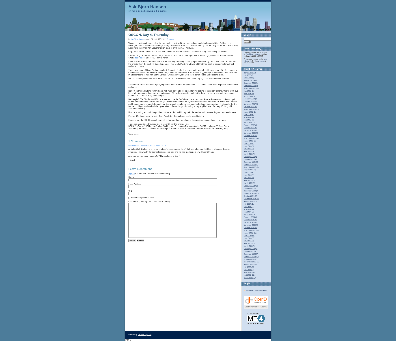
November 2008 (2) (251, 86)
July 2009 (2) (249, 75)
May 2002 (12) (249, 272)
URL (130, 191)
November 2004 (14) (251, 193)
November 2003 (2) (251, 225)
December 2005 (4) (251, 162)
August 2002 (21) (250, 264)
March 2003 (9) (249, 246)
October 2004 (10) (251, 196)
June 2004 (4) (249, 207)
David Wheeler (133, 145)
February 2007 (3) (250, 125)
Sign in (131, 173)
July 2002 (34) (249, 267)
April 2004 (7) (249, 212)
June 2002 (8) (249, 270)
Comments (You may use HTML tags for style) (149, 201)
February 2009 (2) (250, 80)
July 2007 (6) (249, 115)
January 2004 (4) (250, 220)
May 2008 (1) (249, 91)
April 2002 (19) (249, 275)
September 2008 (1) (251, 88)
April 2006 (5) (249, 151)
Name (131, 177)
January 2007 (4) (250, 128)
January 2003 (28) (251, 251)
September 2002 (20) (252, 262)
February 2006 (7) (250, 157)
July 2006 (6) (249, 143)
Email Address (134, 184)
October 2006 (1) (250, 136)
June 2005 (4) (249, 175)
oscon (136, 134)
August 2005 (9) (250, 170)
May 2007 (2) (249, 117)
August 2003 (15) (250, 233)
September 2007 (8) (251, 109)
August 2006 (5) (250, 141)
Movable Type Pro (144, 335)
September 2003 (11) (251, 230)
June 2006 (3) (249, 146)
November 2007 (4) (251, 104)
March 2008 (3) (249, 96)
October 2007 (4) (250, 107)
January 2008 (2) (250, 101)
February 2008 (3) (250, 99)
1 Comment (169, 39)
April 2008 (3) (249, 93)
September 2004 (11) (251, 199)
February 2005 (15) (251, 186)
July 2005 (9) (249, 172)
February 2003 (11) (251, 249)
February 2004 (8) (250, 217)
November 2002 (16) (251, 256)
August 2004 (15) (250, 201)
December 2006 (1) (251, 130)
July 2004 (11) (249, 204)
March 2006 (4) (249, 154)
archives (261, 61)
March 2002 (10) (250, 278)
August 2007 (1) (250, 112)
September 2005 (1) (251, 167)
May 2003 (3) (249, 241)
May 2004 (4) (249, 209)
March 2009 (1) (249, 78)
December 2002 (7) (251, 254)
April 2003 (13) (249, 243)
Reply (164, 145)
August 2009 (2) (250, 72)
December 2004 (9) (251, 191)
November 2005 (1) (251, 164)
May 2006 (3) (249, 149)
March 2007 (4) (249, 122)
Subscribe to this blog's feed (256, 290)
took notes (140, 58)
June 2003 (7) (249, 238)
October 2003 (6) (250, 228)
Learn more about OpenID (256, 307)
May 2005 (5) (249, 178)
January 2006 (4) (250, 159)
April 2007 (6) (249, 120)
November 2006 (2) (251, 133)
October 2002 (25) (251, 259)
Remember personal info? (142, 197)
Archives (257, 69)
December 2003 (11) (251, 222)
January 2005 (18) (251, 188)
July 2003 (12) (249, 235)
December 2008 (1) (251, 83)
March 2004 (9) (249, 214)
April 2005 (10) (249, 180)
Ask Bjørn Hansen (147, 6)
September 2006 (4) (251, 138)
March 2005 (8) (249, 183)
